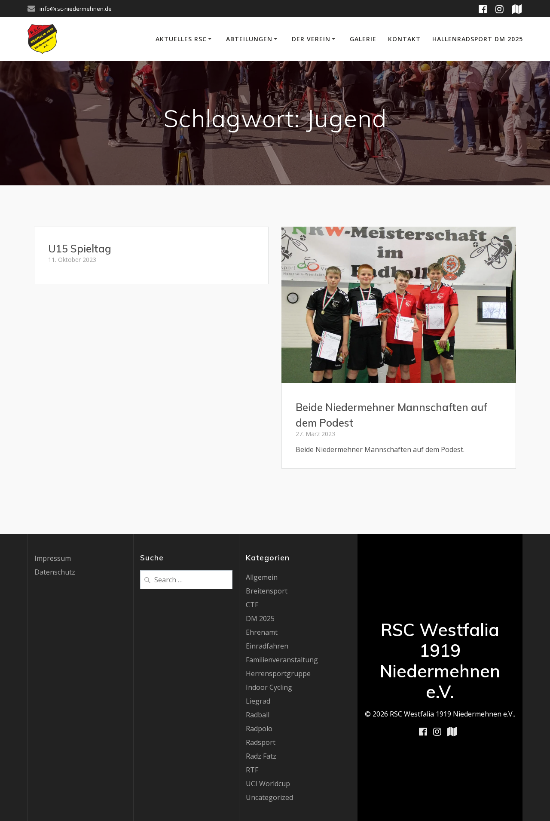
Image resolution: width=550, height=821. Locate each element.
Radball (257, 715)
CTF (252, 604)
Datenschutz (54, 572)
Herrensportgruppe (278, 673)
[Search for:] (186, 579)
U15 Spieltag (79, 248)
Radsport (260, 742)
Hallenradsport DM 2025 (477, 39)
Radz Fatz (261, 756)
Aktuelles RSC (181, 39)
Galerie (363, 39)
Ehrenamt (262, 632)
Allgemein (262, 577)
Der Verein (311, 39)
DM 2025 (260, 618)
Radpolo (259, 728)
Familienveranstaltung (282, 659)
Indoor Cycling (269, 687)
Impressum (52, 558)
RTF (252, 770)
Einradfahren (267, 646)
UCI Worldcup (268, 783)
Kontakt (404, 39)
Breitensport (266, 591)
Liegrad (258, 701)
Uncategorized (269, 797)
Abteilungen (249, 39)
